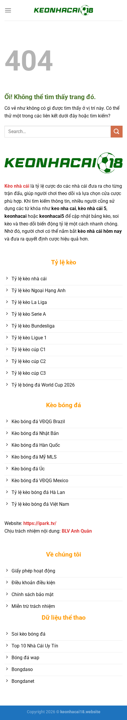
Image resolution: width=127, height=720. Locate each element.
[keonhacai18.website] (63, 10)
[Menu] (8, 10)
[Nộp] (117, 131)
